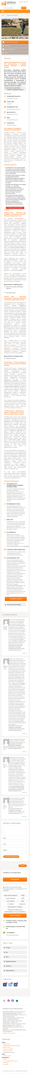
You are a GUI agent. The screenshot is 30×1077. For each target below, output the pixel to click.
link (21, 650)
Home (3, 15)
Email (4, 844)
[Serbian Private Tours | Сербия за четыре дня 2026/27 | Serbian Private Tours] (9, 3)
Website (5, 850)
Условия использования (9, 1033)
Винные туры (6, 1047)
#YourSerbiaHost (19, 218)
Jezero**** (6, 275)
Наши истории (7, 1055)
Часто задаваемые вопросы (10, 1061)
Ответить (24, 653)
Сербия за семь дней (14, 154)
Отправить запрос (16, 599)
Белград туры (6, 1044)
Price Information (10, 49)
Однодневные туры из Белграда (11, 1045)
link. (21, 730)
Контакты (5, 1062)
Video (6, 53)
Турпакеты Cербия (8, 1049)
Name (4, 838)
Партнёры (5, 1064)
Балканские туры (7, 1050)
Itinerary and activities (11, 42)
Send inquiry (15, 879)
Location (7, 46)
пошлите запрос (15, 915)
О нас (4, 1059)
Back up (23, 865)
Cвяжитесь (20, 593)
